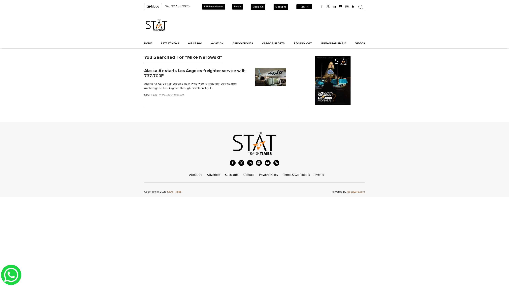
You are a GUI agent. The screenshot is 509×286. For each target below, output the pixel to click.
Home (148, 43)
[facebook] (322, 6)
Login (304, 7)
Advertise (213, 175)
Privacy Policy (268, 175)
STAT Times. (174, 191)
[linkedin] (334, 6)
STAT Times (150, 95)
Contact (248, 175)
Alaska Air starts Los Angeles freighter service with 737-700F (195, 73)
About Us (195, 175)
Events (237, 6)
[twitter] (328, 6)
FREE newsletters (213, 6)
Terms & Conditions (296, 175)
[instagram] (347, 6)
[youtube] (340, 6)
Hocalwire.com (356, 191)
